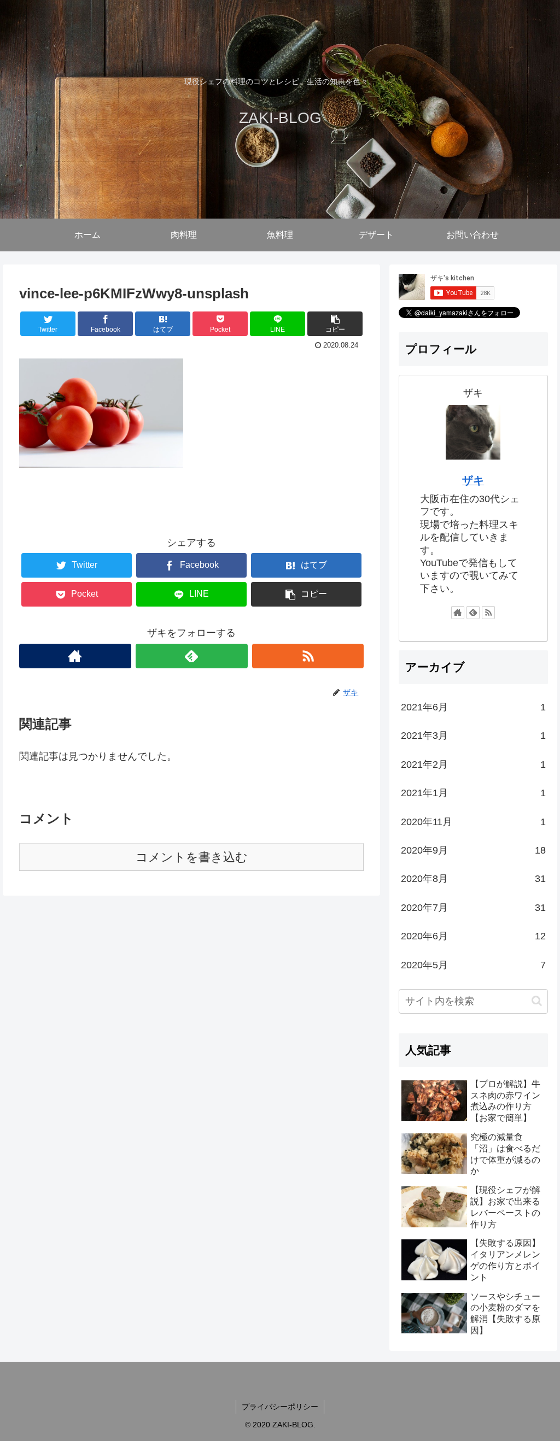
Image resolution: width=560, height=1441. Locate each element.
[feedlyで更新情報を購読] (192, 656)
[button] (536, 1001)
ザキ (473, 480)
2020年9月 (473, 850)
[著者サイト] (75, 656)
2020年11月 (473, 821)
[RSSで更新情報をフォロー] (308, 656)
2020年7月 (473, 907)
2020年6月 (473, 936)
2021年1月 (473, 792)
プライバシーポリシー (280, 1406)
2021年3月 (473, 735)
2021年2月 (473, 764)
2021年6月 (473, 707)
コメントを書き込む (192, 857)
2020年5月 (473, 965)
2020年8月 (473, 878)
